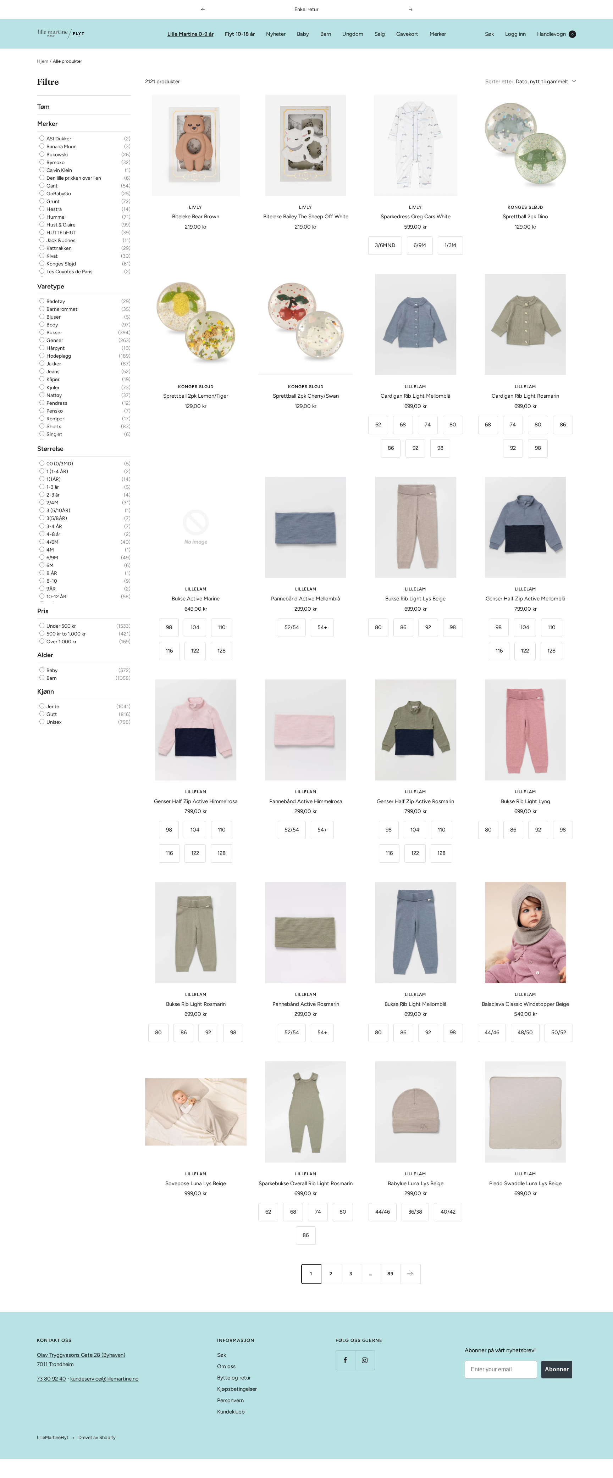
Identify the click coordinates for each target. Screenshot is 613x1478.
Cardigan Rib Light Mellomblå (416, 396)
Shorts (53, 427)
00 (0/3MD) (59, 464)
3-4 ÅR (53, 526)
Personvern (230, 1400)
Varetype (50, 286)
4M (49, 550)
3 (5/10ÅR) (57, 511)
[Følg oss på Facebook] (345, 1360)
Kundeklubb (231, 1412)
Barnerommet (61, 309)
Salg (380, 34)
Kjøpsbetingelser (237, 1389)
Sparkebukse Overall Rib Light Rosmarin (306, 1183)
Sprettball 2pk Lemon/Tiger (195, 396)
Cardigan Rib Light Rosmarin (525, 396)
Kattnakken (58, 248)
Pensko (54, 411)
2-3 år (52, 495)
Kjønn (45, 691)
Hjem (42, 61)
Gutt (51, 714)
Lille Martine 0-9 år (190, 34)
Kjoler (52, 387)
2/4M (52, 503)
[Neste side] (410, 1274)
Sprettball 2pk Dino (525, 216)
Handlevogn (555, 34)
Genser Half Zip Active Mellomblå (525, 598)
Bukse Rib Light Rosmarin (196, 1004)
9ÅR (50, 589)
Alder (45, 655)
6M (49, 565)
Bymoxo (55, 162)
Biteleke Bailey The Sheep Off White (305, 216)
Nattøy (53, 395)
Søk (489, 34)
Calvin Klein (58, 170)
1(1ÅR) (53, 479)
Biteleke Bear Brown (195, 216)
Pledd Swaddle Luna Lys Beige (525, 1183)
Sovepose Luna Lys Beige (195, 1183)
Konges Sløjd (60, 264)
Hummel (55, 217)
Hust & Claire (60, 225)
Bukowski (56, 155)
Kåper (52, 379)
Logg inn (515, 34)
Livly (195, 207)
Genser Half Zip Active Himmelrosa (196, 801)
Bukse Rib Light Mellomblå (416, 1004)
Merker (438, 34)
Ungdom (352, 34)
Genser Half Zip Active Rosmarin (415, 801)
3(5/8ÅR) (56, 518)
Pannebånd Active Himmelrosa (305, 801)
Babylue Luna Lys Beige (415, 1183)
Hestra (53, 209)
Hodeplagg (58, 356)
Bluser (53, 317)
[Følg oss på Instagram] (365, 1360)
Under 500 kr (60, 626)
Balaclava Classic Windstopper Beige (525, 1004)
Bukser (53, 333)
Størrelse (50, 449)
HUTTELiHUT (60, 233)
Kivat (51, 256)
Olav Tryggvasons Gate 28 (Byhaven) (81, 1355)
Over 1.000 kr (61, 642)
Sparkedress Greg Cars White (416, 216)
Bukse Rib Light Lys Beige (415, 598)
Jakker (53, 364)
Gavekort (407, 34)
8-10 (51, 581)
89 (390, 1273)
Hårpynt (55, 348)
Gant (51, 186)
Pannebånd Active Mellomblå (305, 598)
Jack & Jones (60, 240)
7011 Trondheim (55, 1364)
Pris (42, 611)
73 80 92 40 (51, 1379)
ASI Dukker (58, 139)
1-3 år (52, 487)
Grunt (52, 201)
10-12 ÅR (55, 597)
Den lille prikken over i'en (73, 178)
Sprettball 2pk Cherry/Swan (306, 396)
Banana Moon (61, 147)
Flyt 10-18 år (240, 34)
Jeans (52, 372)
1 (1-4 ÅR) (56, 472)
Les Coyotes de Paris (69, 272)
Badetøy (55, 301)
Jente (52, 707)
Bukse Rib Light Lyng (525, 801)
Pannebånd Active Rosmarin (305, 1004)
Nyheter (276, 34)
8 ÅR (51, 573)
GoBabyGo (58, 194)
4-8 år (52, 534)
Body (51, 325)
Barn (325, 34)
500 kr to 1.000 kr (65, 634)
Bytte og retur (234, 1378)
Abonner (557, 1369)
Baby (303, 34)
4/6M (52, 542)
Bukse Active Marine (196, 598)
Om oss (226, 1366)
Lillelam (415, 386)
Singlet (53, 434)
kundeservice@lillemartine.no (104, 1379)
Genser (54, 340)
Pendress (56, 403)
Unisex (53, 722)
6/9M (51, 558)
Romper (54, 419)
